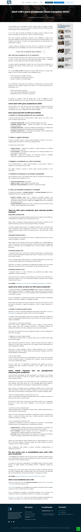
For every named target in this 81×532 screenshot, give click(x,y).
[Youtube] (14, 522)
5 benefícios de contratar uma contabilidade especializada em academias (33, 283)
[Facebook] (9, 522)
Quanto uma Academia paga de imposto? (68, 65)
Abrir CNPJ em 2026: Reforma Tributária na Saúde (68, 36)
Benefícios (28, 2)
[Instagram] (11, 522)
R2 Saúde (12, 487)
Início (23, 2)
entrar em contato (15, 497)
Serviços (35, 2)
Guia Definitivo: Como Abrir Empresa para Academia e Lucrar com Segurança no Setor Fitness (68, 43)
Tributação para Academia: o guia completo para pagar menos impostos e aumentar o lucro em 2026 (68, 52)
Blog (41, 2)
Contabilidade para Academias (36, 17)
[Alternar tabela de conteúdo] (43, 52)
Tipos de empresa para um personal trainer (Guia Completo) (30, 476)
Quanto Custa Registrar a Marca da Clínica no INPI (68, 31)
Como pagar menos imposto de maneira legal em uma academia (68, 59)
